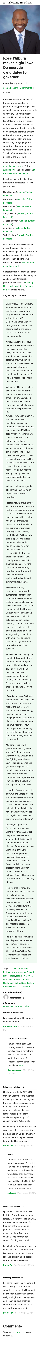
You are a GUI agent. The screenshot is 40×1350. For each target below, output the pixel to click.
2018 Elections (16, 968)
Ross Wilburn (9, 986)
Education (31, 972)
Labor (17, 983)
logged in (20, 1332)
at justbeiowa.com (12, 166)
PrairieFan (8, 1145)
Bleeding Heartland (20, 2)
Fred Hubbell (9, 976)
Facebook (7, 195)
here (20, 1065)
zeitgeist (11, 1193)
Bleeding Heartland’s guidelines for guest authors (18, 286)
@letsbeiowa (9, 170)
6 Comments (26, 88)
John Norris (18, 979)
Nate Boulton (27, 983)
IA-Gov (26, 976)
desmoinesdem (10, 88)
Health (19, 976)
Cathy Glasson (19, 972)
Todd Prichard (23, 986)
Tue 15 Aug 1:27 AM (23, 1313)
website (20, 192)
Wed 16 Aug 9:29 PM (26, 1193)
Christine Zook (10, 1026)
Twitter (28, 192)
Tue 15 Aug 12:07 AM (24, 1145)
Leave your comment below (16, 1006)
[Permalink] (3, 83)
